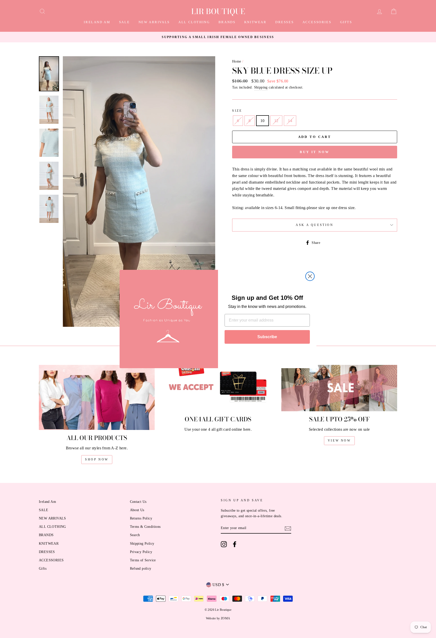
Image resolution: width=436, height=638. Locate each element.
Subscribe (267, 337)
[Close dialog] (310, 276)
